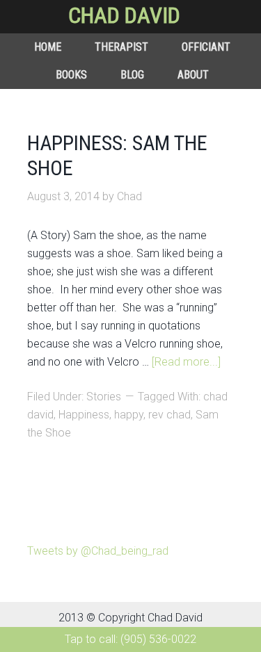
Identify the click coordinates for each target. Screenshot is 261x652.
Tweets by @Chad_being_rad (97, 550)
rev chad (169, 414)
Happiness (83, 414)
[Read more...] (186, 361)
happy (128, 414)
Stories (103, 396)
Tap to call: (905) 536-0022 (130, 639)
